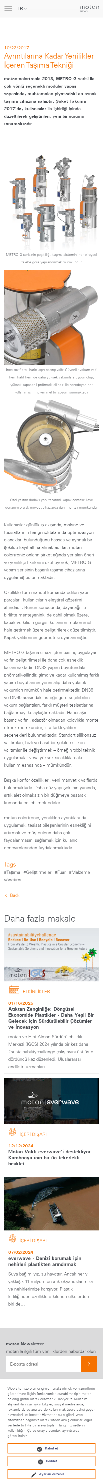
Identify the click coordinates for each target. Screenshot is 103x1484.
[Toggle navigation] (8, 9)
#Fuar (61, 872)
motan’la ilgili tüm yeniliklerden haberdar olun (51, 1351)
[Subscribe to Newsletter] (89, 1364)
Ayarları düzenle (51, 1474)
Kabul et (51, 1448)
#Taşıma (13, 872)
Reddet (51, 1461)
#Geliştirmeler (38, 872)
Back (15, 895)
